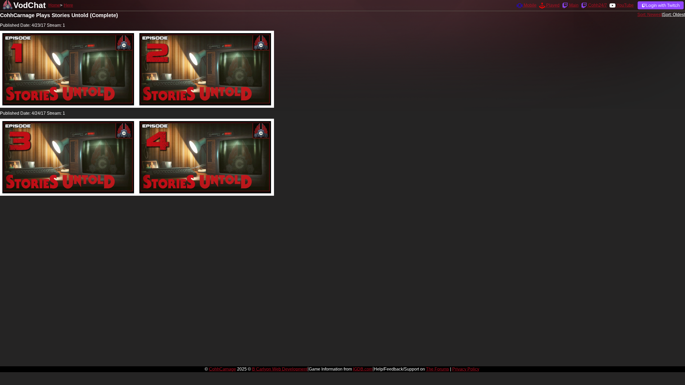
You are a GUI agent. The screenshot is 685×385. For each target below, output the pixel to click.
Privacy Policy (465, 369)
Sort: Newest (649, 14)
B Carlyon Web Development (279, 369)
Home (54, 5)
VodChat (29, 5)
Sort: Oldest (674, 14)
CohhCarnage (222, 369)
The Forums (437, 369)
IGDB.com (362, 369)
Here (68, 5)
